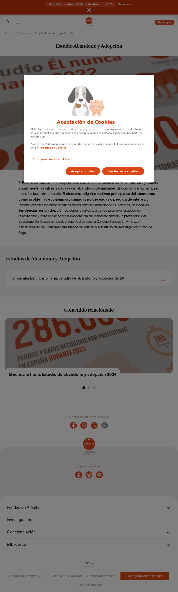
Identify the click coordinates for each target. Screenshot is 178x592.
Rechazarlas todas (123, 171)
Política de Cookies (53, 148)
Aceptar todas (83, 171)
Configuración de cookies (51, 159)
